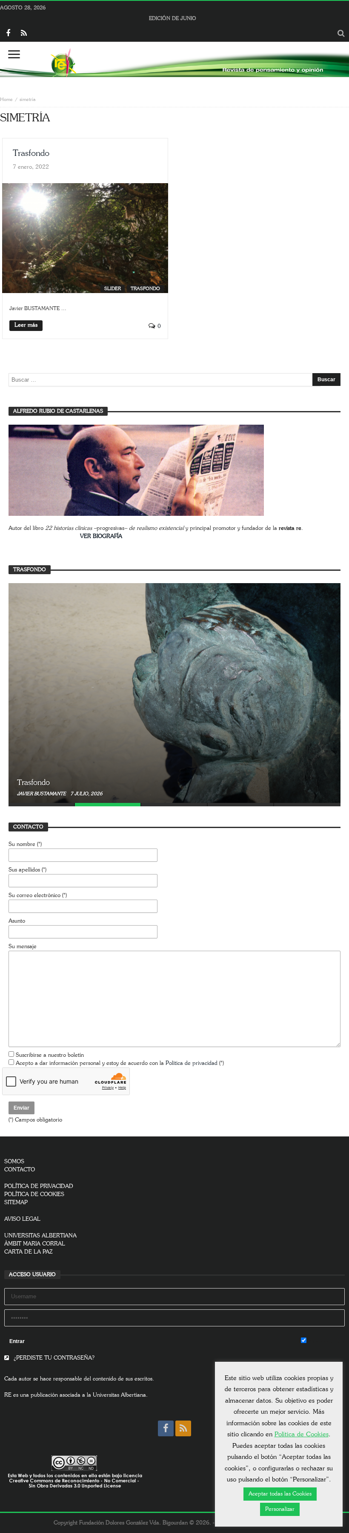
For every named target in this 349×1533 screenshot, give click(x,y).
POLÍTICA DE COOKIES (34, 1194)
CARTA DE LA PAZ (28, 1252)
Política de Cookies (302, 1434)
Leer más (25, 325)
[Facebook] (8, 34)
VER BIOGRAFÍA (101, 536)
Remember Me (325, 1341)
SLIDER (112, 288)
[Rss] (23, 34)
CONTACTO (19, 1170)
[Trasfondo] (174, 693)
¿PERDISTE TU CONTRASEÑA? (53, 1358)
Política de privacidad (191, 1063)
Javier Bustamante (42, 793)
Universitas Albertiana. (120, 1395)
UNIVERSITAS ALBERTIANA (40, 1236)
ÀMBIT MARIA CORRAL (34, 1244)
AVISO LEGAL (22, 1219)
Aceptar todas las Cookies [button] (280, 1494)
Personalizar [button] (280, 1509)
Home (6, 99)
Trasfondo (31, 153)
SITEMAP (16, 1202)
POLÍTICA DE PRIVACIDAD (38, 1186)
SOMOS (14, 1162)
